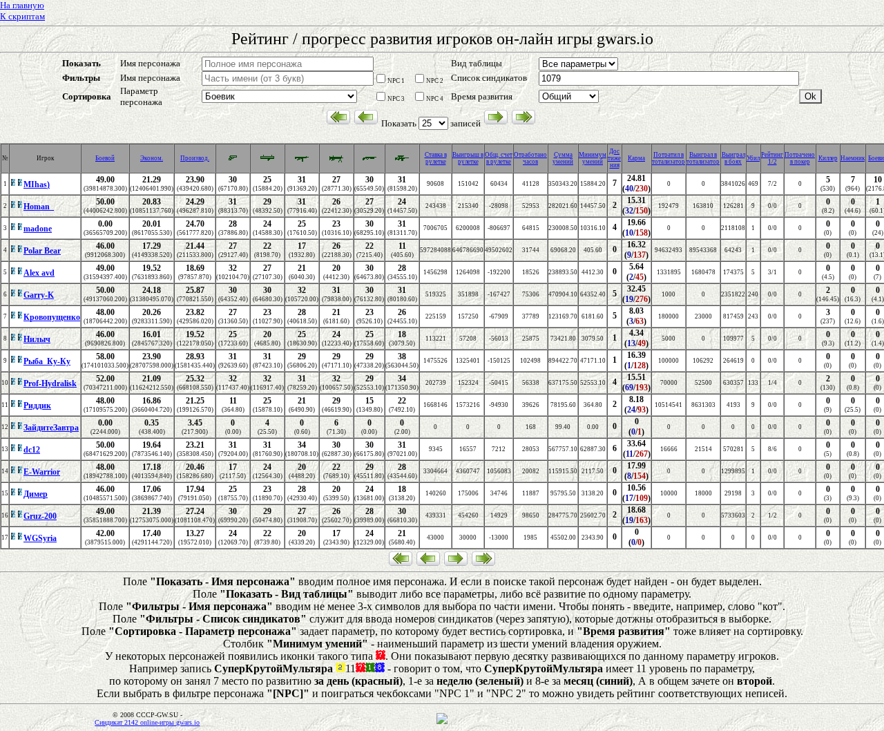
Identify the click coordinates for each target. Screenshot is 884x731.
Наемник (852, 158)
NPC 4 (434, 98)
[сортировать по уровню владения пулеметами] (336, 161)
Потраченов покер (800, 158)
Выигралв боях (733, 158)
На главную (22, 5)
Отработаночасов (530, 158)
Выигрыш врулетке (467, 158)
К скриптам (22, 16)
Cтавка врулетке (436, 158)
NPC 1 (396, 80)
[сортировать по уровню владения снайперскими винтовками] (402, 161)
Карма (636, 158)
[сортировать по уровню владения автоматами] (302, 161)
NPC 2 (434, 80)
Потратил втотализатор (668, 158)
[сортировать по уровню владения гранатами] (267, 161)
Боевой (105, 158)
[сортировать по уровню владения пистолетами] (233, 159)
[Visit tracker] (442, 722)
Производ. (194, 158)
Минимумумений (592, 158)
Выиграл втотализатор (703, 158)
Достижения (614, 158)
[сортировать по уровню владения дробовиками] (369, 161)
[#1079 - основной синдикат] (16, 185)
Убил (753, 158)
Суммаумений (562, 158)
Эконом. (151, 158)
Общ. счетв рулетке (498, 158)
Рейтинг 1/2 (772, 158)
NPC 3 (396, 98)
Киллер (828, 158)
